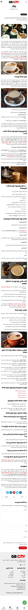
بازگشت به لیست (14, 496)
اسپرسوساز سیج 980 (22, 395)
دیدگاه (25, 510)
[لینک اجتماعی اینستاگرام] (24, 565)
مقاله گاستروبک (12, 9)
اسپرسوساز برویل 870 (22, 393)
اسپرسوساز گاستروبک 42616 (20, 391)
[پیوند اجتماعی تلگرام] (7, 492)
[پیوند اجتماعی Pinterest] (14, 492)
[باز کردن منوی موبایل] (26, 2)
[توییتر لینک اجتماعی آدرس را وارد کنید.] (17, 492)
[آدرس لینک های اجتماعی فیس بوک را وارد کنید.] (20, 492)
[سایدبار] (26, 184)
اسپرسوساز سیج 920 (22, 397)
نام (26, 525)
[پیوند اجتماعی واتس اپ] (22, 565)
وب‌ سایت (25, 537)
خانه (17, 9)
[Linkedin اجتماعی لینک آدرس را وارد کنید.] (10, 492)
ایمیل (25, 531)
